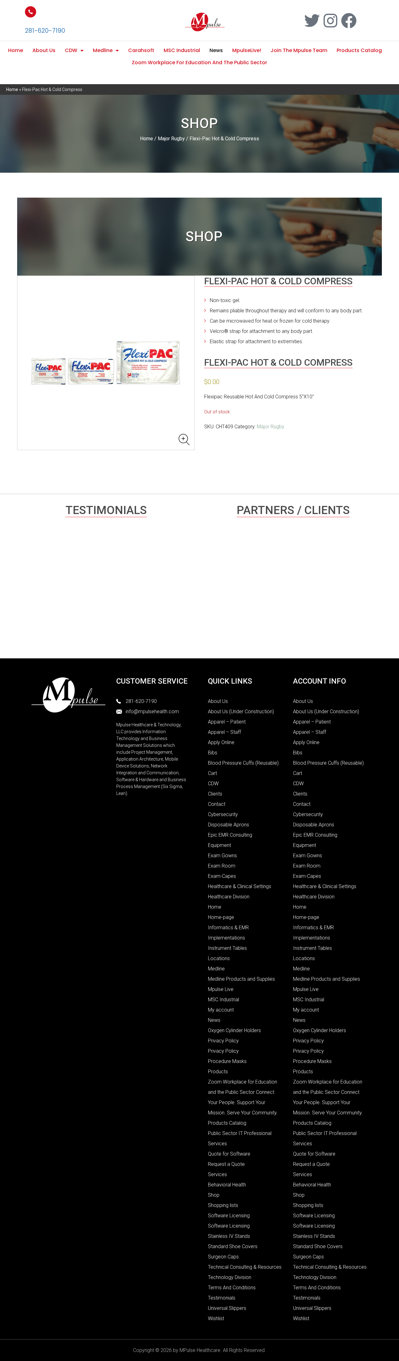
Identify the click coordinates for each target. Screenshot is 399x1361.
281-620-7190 (45, 30)
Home (15, 50)
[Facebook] (349, 20)
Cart (212, 773)
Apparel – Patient (227, 722)
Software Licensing (229, 1216)
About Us (43, 50)
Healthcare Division (228, 897)
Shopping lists (223, 1205)
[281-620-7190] (30, 11)
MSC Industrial (182, 50)
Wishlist (216, 1318)
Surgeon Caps (223, 1257)
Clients (215, 794)
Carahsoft (141, 50)
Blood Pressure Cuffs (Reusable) (243, 763)
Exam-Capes (222, 876)
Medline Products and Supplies (241, 979)
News (216, 50)
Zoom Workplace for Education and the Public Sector (199, 62)
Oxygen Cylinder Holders (234, 1030)
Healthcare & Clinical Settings (239, 886)
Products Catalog (359, 50)
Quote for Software (229, 1154)
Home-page (221, 917)
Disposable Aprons (228, 825)
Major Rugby (171, 139)
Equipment (219, 845)
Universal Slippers (227, 1308)
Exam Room (221, 866)
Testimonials (221, 1298)
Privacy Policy (223, 1041)
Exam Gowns (222, 855)
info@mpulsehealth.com (152, 711)
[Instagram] (330, 20)
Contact (216, 804)
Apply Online (221, 742)
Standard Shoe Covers (232, 1246)
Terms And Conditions (232, 1288)
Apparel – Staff (224, 732)
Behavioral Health (227, 1185)
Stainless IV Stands (229, 1236)
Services (217, 1174)
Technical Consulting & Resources (244, 1267)
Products (218, 1072)
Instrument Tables (227, 948)
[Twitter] (312, 20)
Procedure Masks (227, 1061)
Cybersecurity (223, 814)
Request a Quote (226, 1164)
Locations (219, 958)
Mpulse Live (220, 989)
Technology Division (229, 1277)
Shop (213, 1195)
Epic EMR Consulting (230, 835)
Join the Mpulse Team (299, 50)
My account (221, 1010)
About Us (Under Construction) (241, 711)
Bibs (212, 753)
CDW (71, 50)
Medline (103, 50)
